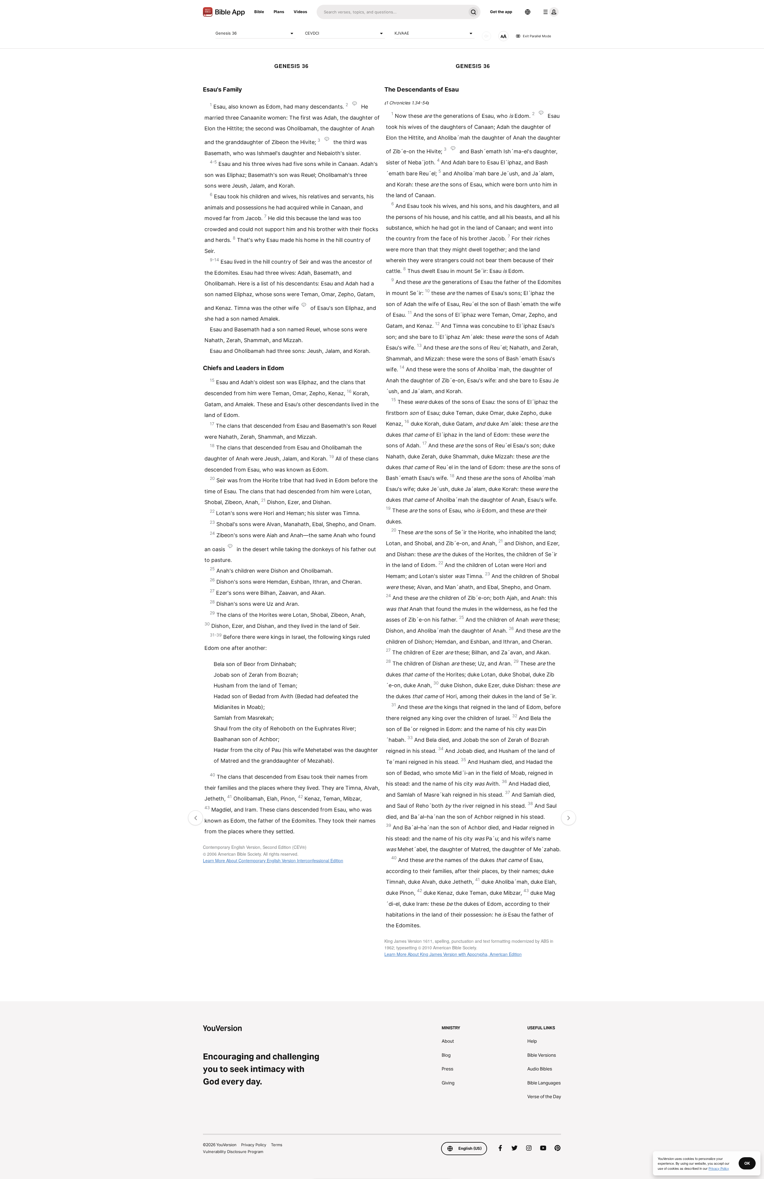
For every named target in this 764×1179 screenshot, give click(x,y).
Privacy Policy (253, 1144)
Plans (279, 11)
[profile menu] (549, 12)
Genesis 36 (226, 33)
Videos (300, 11)
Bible (259, 11)
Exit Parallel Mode (537, 36)
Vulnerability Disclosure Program (233, 1151)
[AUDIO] (486, 36)
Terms (276, 1144)
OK (747, 1163)
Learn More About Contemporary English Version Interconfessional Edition (273, 860)
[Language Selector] (528, 12)
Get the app (501, 11)
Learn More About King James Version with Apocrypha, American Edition (453, 954)
